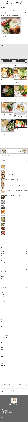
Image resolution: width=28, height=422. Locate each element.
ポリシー (14, 404)
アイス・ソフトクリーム (14, 294)
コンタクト (17, 404)
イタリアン (14, 267)
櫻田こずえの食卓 (3, 413)
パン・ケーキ (14, 296)
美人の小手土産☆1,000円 (14, 337)
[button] (26, 160)
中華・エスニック (14, 276)
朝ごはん (2, 45)
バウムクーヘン (14, 312)
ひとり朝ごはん (14, 262)
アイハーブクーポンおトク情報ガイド (6, 412)
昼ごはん (14, 253)
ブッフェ (14, 319)
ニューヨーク (14, 308)
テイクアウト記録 (14, 287)
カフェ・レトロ (14, 271)
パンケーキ (14, 317)
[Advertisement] (7, 51)
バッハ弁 (14, 264)
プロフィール (10, 404)
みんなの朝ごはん (14, 301)
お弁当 (14, 260)
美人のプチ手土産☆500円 (14, 335)
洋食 (14, 283)
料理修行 (14, 330)
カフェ (14, 269)
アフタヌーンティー (14, 303)
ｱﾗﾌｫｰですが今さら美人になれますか (6, 410)
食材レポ (14, 342)
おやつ (14, 258)
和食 (14, 278)
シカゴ (14, 305)
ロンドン (14, 326)
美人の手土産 (14, 333)
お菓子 (14, 292)
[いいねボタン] (1, 41)
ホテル (14, 321)
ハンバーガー (14, 310)
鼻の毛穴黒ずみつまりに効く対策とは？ (6, 411)
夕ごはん (14, 255)
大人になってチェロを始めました (6, 414)
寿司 (14, 280)
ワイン (14, 328)
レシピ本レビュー (14, 324)
